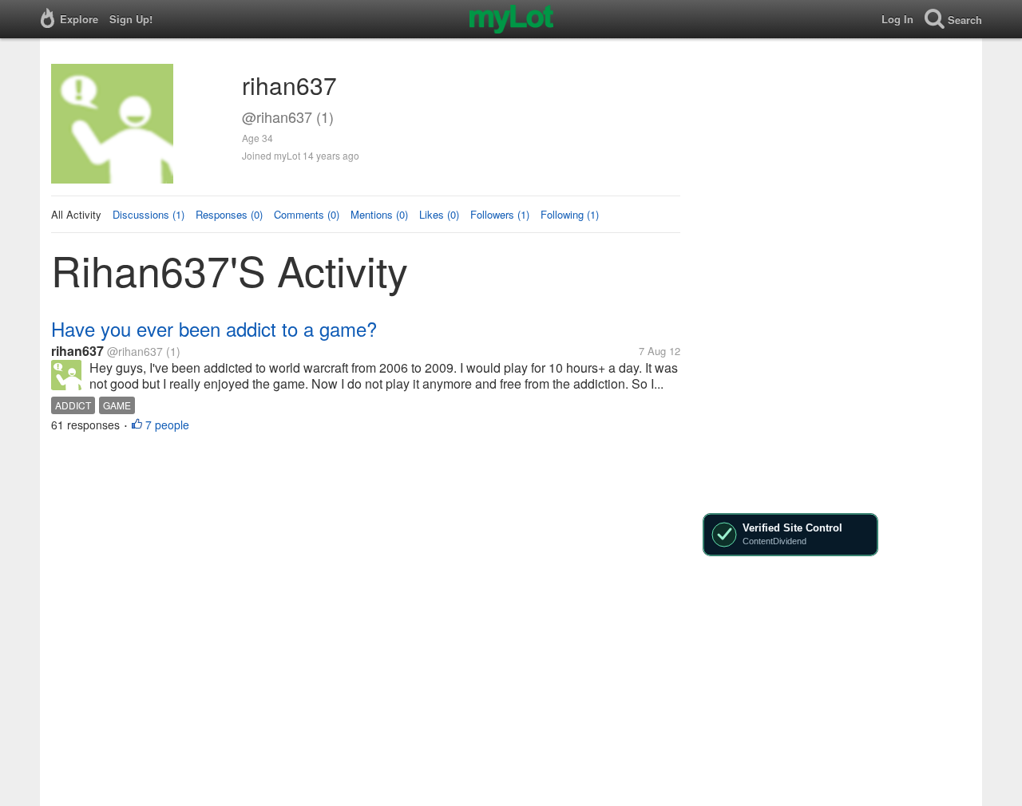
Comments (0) (306, 214)
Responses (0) (229, 214)
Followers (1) (499, 214)
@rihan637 (135, 351)
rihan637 (77, 351)
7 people (167, 425)
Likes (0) (439, 214)
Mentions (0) (379, 214)
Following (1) (570, 214)
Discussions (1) (148, 214)
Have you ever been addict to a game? (214, 328)
